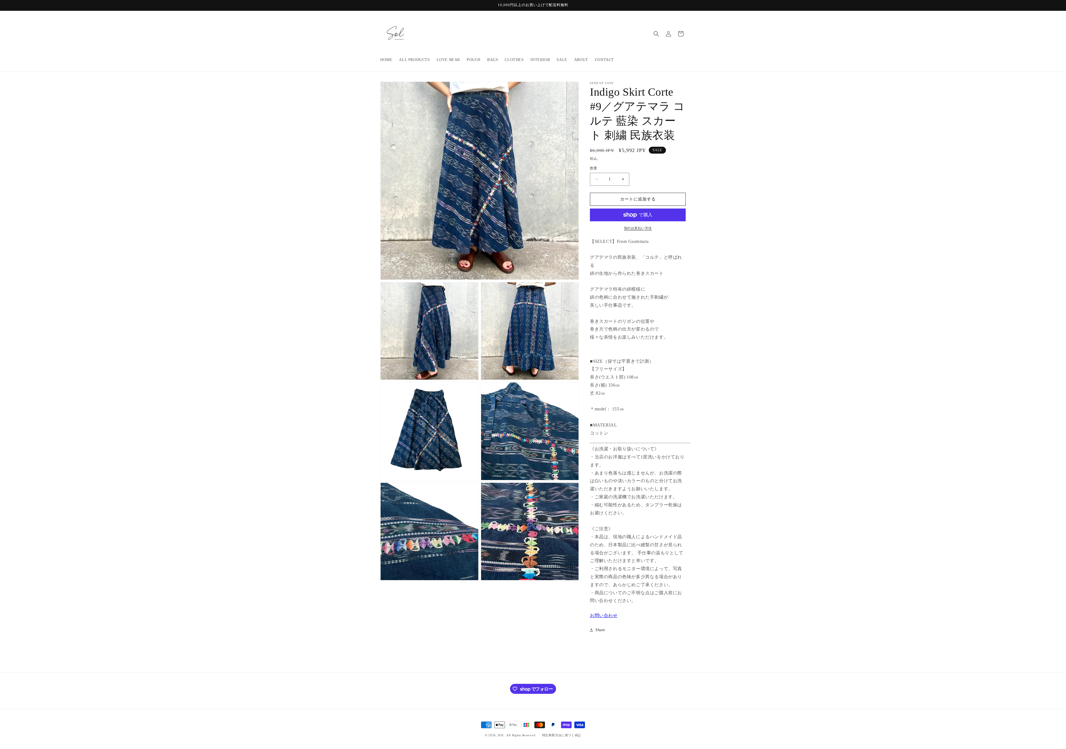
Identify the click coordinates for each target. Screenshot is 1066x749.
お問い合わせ (604, 615)
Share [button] (600, 630)
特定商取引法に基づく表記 (561, 735)
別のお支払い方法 (638, 228)
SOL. (501, 735)
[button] (656, 34)
